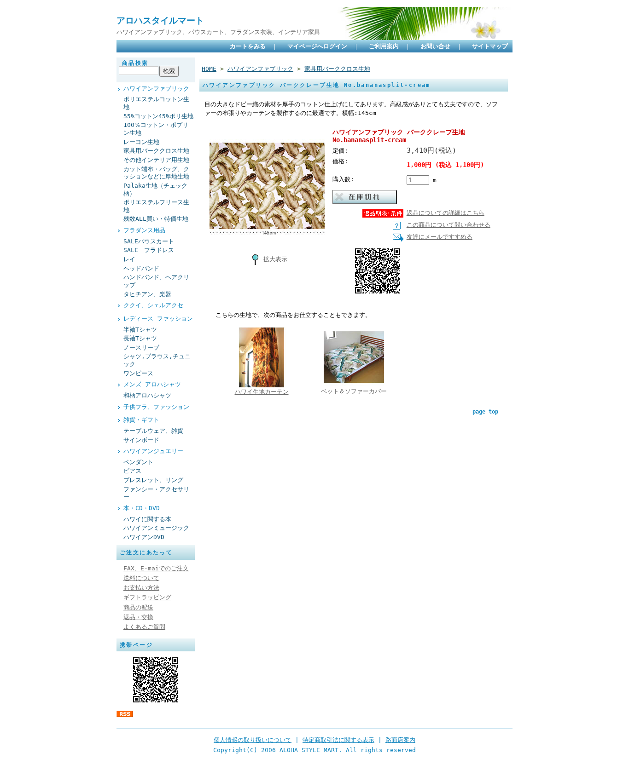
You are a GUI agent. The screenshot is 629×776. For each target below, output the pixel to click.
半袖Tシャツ (140, 329)
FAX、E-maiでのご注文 (156, 568)
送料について (141, 578)
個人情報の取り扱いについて (252, 739)
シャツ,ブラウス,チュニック (157, 360)
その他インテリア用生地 (156, 159)
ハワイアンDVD (143, 537)
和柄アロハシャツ (147, 395)
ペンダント (138, 462)
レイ (129, 259)
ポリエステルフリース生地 (156, 206)
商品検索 (135, 63)
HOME (209, 68)
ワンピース (138, 373)
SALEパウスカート (148, 241)
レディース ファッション (158, 318)
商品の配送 (138, 607)
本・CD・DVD (141, 508)
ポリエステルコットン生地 (156, 103)
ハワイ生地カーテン (262, 391)
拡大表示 (275, 259)
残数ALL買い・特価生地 (155, 218)
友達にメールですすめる (439, 236)
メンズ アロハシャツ (152, 384)
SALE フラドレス (148, 250)
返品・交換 (138, 617)
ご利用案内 (384, 46)
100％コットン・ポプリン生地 (155, 128)
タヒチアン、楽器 (147, 294)
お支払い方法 (141, 587)
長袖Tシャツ (140, 338)
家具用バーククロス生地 (156, 150)
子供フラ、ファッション (156, 406)
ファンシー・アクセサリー (156, 493)
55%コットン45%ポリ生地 (158, 116)
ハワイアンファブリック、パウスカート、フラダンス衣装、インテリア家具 (218, 32)
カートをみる (248, 46)
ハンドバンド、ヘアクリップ (156, 281)
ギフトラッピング (147, 597)
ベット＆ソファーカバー (354, 391)
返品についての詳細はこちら (445, 212)
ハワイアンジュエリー (153, 451)
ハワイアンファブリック (156, 88)
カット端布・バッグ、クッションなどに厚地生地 (156, 173)
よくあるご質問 (144, 626)
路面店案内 (400, 739)
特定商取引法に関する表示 (338, 739)
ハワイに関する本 (147, 519)
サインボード (141, 440)
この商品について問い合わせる (448, 224)
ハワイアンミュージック (156, 527)
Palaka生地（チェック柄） (155, 189)
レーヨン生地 (141, 141)
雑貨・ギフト (141, 419)
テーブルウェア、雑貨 (153, 430)
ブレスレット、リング (153, 480)
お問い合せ (435, 46)
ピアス (132, 470)
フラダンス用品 (144, 230)
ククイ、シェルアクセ (153, 305)
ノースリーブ (141, 347)
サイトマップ (490, 46)
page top (485, 411)
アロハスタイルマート (160, 20)
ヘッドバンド (141, 268)
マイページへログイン (317, 46)
